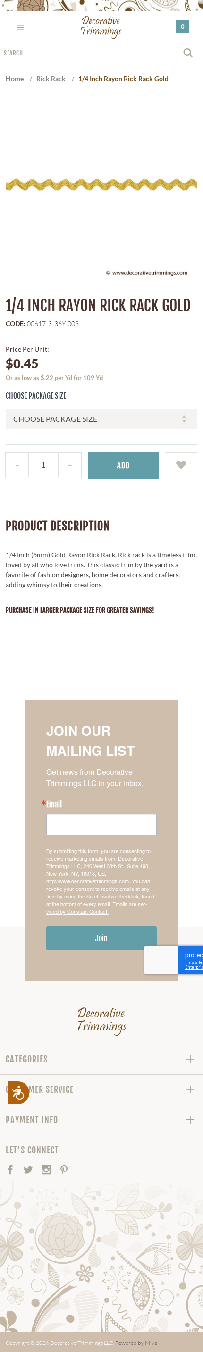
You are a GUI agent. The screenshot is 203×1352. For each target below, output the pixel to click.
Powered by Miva (136, 1342)
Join (101, 938)
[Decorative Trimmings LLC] (102, 27)
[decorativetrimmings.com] (102, 1022)
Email (54, 804)
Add (123, 465)
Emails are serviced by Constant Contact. (96, 907)
